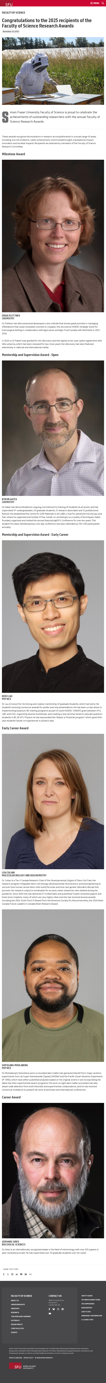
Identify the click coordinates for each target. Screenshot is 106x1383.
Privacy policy (28, 1358)
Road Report (86, 1308)
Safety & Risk (86, 1296)
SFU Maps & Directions (90, 1300)
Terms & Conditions (15, 1358)
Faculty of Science (13, 12)
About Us (15, 1300)
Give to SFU (86, 1312)
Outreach (15, 1320)
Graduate (15, 1308)
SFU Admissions (87, 1304)
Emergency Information (91, 1316)
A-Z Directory (87, 1320)
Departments (16, 1324)
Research (15, 1312)
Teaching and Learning (21, 1316)
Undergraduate (18, 1304)
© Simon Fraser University (44, 1358)
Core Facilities (17, 1328)
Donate (14, 1332)
